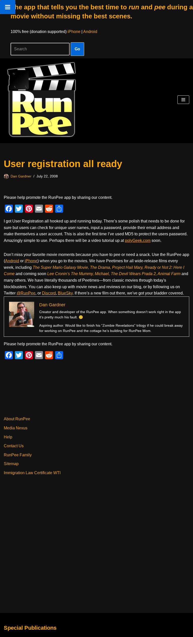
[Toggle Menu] (7, 7)
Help (8, 437)
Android (90, 31)
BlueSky (65, 293)
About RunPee (17, 419)
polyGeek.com (138, 240)
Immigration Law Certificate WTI (32, 473)
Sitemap (11, 464)
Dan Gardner (21, 176)
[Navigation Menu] (183, 99)
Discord (49, 293)
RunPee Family (18, 455)
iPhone (74, 31)
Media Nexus (15, 428)
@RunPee (26, 293)
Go (77, 49)
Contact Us (14, 446)
